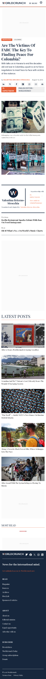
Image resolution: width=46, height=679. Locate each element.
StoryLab (5, 596)
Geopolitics (6, 39)
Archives (5, 592)
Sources (5, 588)
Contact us (6, 624)
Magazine (6, 584)
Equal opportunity (9, 628)
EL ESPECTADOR (8, 89)
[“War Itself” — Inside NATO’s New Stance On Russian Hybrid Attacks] (23, 401)
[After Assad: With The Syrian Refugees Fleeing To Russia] (23, 469)
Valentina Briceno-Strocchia (16, 80)
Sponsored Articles (9, 600)
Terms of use (6, 675)
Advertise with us (9, 631)
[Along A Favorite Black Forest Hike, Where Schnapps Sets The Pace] (23, 435)
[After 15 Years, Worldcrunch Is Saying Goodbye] (23, 336)
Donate (5, 659)
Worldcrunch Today (9, 651)
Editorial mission (8, 619)
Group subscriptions (10, 655)
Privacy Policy (18, 675)
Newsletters (7, 647)
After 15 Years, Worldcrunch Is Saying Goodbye (20, 350)
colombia (17, 39)
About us (5, 615)
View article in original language (36, 202)
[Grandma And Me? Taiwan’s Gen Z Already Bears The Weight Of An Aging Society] (23, 367)
